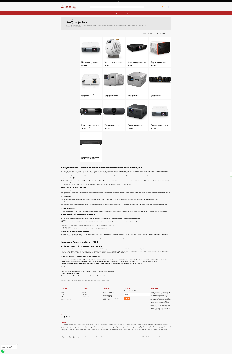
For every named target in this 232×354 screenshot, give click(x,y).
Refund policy (85, 298)
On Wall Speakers (70, 327)
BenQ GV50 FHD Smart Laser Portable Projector (113, 63)
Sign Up (127, 298)
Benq (69, 336)
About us (63, 291)
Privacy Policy (85, 294)
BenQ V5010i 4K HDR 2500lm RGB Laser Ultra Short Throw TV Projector (90, 158)
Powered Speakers (102, 327)
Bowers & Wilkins (79, 336)
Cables (138, 324)
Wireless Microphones (163, 329)
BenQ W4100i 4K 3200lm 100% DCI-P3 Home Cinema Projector (90, 126)
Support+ (63, 292)
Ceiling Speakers (144, 324)
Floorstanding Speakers (65, 326)
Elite (114, 336)
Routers (163, 327)
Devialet (103, 336)
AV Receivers (110, 324)
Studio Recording (119, 329)
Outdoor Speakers (78, 327)
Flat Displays (165, 324)
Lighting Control (155, 326)
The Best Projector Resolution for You (70, 273)
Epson (118, 336)
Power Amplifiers (94, 327)
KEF (129, 336)
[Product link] (91, 52)
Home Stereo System (90, 326)
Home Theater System (123, 326)
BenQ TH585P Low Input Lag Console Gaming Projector (89, 94)
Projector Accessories (134, 327)
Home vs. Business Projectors (68, 278)
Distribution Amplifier (158, 324)
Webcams (155, 329)
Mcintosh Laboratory (139, 336)
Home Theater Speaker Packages (111, 326)
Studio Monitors (112, 329)
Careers (62, 294)
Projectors (159, 327)
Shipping (84, 292)
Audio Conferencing (64, 324)
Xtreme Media (72, 337)
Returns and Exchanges (87, 291)
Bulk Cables (122, 324)
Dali (84, 336)
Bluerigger (72, 336)
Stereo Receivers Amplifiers (85, 329)
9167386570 (109, 295)
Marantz (132, 336)
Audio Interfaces (104, 324)
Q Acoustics (156, 336)
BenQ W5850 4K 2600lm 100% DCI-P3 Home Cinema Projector (159, 94)
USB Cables (144, 329)
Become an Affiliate (65, 298)
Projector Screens (152, 327)
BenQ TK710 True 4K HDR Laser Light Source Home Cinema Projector (89, 63)
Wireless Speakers (64, 330)
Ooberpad (146, 336)
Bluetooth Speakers (72, 324)
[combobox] (117, 7)
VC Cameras (150, 329)
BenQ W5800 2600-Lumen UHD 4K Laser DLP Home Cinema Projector (137, 63)
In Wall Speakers (131, 326)
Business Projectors (89, 324)
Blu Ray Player (116, 324)
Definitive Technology (93, 336)
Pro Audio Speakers (117, 327)
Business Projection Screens (131, 324)
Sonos (164, 336)
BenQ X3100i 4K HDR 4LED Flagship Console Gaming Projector (158, 63)
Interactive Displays (147, 326)
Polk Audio (151, 336)
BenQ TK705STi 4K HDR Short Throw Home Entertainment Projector (113, 94)
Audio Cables (97, 324)
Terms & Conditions (86, 296)
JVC (126, 336)
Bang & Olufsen (63, 336)
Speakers (77, 329)
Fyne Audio (122, 336)
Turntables (139, 329)
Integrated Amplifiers (139, 326)
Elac (111, 336)
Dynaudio (108, 336)
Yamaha (77, 337)
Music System (63, 327)
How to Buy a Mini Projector (67, 269)
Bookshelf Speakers (81, 324)
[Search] (142, 7)
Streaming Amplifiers (95, 329)
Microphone (162, 326)
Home (67, 19)
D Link (87, 336)
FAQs (62, 296)
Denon (99, 336)
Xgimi (68, 337)
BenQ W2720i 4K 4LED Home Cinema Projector (113, 126)
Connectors (150, 324)
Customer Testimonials (66, 299)
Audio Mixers (167, 326)
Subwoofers (134, 329)
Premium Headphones (81, 326)
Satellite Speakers (64, 329)
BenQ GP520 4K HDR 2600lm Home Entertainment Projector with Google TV (136, 126)
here (112, 296)
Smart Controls (71, 329)
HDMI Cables (73, 326)
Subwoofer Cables (127, 329)
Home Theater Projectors (99, 326)
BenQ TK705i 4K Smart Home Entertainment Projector (134, 94)
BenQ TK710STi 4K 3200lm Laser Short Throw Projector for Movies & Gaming (159, 126)
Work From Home (72, 330)
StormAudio (63, 337)
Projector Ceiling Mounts (143, 327)
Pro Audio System (125, 327)
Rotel (161, 336)
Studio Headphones (104, 329)
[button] (167, 7)
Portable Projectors (86, 327)
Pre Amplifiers (109, 327)
